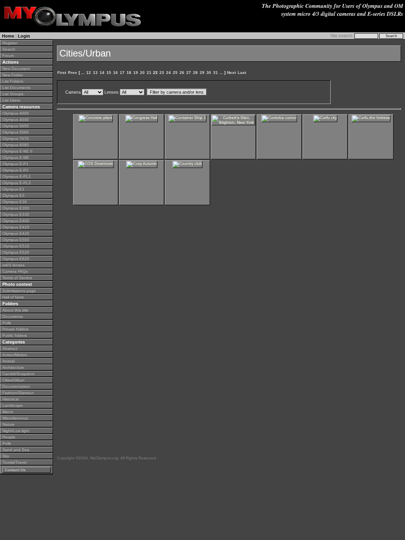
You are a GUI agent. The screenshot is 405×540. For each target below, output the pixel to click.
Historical (10, 399)
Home (8, 36)
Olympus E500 (15, 240)
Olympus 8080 (15, 145)
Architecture (13, 367)
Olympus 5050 (15, 126)
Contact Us (15, 470)
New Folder (12, 75)
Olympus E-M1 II (17, 151)
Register (9, 43)
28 (195, 72)
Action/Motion (14, 355)
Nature (8, 424)
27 (188, 72)
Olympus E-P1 (15, 164)
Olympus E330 (15, 214)
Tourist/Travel (14, 462)
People (8, 437)
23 (161, 72)
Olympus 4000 (15, 113)
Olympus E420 (15, 233)
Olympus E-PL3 (16, 183)
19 (135, 72)
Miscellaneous (15, 418)
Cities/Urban (13, 380)
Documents (12, 316)
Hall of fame (13, 297)
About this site (15, 310)
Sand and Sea (15, 449)
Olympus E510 (15, 246)
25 (175, 72)
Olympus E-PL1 (16, 176)
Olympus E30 (14, 202)
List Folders (12, 81)
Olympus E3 (13, 195)
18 (129, 72)
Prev (72, 72)
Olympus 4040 (15, 119)
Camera (73, 92)
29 (202, 72)
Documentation (16, 386)
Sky (5, 456)
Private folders (15, 329)
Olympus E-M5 (15, 157)
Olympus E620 (15, 259)
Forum (8, 55)
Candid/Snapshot (18, 374)
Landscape (12, 405)
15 (108, 72)
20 (142, 72)
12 (88, 72)
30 (208, 72)
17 (122, 72)
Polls (6, 323)
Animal (8, 361)
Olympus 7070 (15, 138)
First (61, 72)
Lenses (111, 92)
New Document (16, 68)
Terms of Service (17, 278)
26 (182, 72)
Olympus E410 (15, 227)
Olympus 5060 (15, 132)
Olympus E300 (15, 208)
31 (215, 72)
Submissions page (19, 291)
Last (242, 72)
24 (168, 72)
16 (115, 72)
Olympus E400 (15, 221)
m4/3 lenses (13, 265)
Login (24, 36)
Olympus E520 (15, 252)
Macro (7, 412)
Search (8, 49)
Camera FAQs (15, 271)
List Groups (12, 94)
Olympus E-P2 (15, 170)
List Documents (16, 87)
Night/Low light (15, 431)
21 (149, 72)
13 (95, 72)
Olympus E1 (13, 189)
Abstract (9, 348)
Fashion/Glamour (18, 393)
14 (102, 72)
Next (231, 72)
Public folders (14, 335)
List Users (11, 100)
